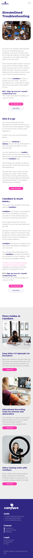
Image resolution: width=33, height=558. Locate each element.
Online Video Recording (13, 520)
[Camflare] (5, 3)
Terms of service (9, 540)
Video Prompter (16, 188)
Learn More (16, 108)
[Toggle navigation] (29, 3)
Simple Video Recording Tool (14, 516)
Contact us (9, 528)
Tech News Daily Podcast (13, 518)
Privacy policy (8, 542)
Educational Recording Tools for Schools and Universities (13, 411)
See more (9, 369)
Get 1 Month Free (16, 104)
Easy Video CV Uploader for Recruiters (16, 354)
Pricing (6, 543)
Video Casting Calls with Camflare (14, 469)
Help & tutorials (10, 530)
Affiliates (8, 532)
